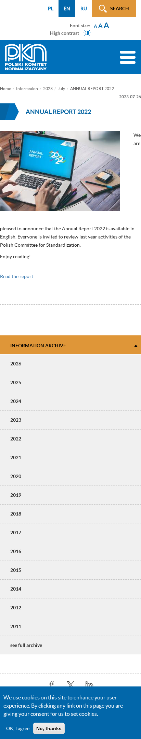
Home (5, 88)
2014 (15, 589)
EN (67, 8)
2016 (15, 551)
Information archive (38, 345)
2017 (15, 532)
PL (50, 8)
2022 (15, 438)
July (61, 88)
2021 (15, 457)
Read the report (16, 276)
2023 (48, 88)
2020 (15, 476)
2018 (15, 514)
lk (89, 685)
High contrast (64, 32)
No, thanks (49, 728)
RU (83, 8)
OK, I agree (17, 728)
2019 (15, 495)
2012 (15, 607)
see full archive (26, 645)
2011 (15, 626)
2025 (15, 382)
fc (52, 685)
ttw (71, 685)
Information (27, 88)
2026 (15, 363)
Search (119, 8)
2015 (15, 570)
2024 (15, 401)
